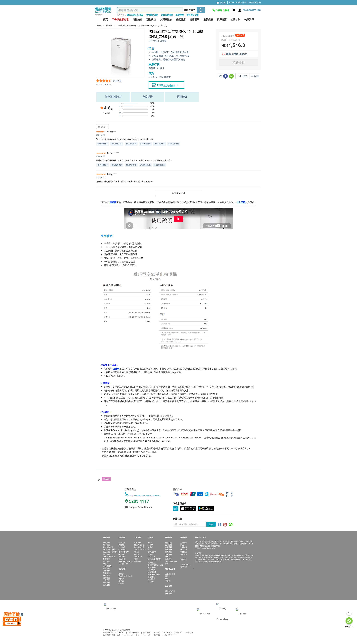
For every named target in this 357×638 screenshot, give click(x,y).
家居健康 (183, 547)
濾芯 (136, 559)
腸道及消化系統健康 (155, 565)
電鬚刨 (167, 576)
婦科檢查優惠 (167, 15)
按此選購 (241, 202)
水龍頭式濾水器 (140, 549)
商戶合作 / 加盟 (133, 632)
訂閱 (211, 524)
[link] (110, 608)
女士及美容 (152, 567)
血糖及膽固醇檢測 (125, 576)
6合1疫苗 (122, 556)
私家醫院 (180, 15)
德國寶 (163, 41)
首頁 (105, 19)
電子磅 (121, 581)
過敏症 (105, 563)
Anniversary (128, 635)
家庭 (138, 635)
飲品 (166, 563)
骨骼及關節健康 (154, 574)
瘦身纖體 (151, 569)
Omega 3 (151, 556)
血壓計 (121, 574)
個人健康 (183, 549)
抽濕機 (106, 479)
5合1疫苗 (122, 554)
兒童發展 (106, 582)
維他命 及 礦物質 (154, 559)
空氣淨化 (168, 545)
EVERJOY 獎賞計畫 (237, 2)
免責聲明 (189, 632)
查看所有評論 (178, 193)
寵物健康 (168, 549)
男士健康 (106, 554)
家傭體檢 (106, 570)
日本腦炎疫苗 (124, 563)
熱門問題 (183, 567)
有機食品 (183, 552)
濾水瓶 (136, 554)
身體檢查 (183, 542)
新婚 (118, 635)
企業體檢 (106, 584)
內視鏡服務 (107, 566)
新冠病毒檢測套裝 (110, 552)
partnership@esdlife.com (207, 548)
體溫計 (121, 578)
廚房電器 (168, 547)
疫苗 (182, 545)
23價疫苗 (122, 547)
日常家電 (168, 542)
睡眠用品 (168, 556)
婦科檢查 (106, 545)
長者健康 (168, 552)
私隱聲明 (179, 632)
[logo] (103, 15)
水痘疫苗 (122, 559)
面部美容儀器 (170, 574)
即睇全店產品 (166, 85)
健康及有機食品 (171, 561)
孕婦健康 (151, 581)
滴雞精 (150, 545)
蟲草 (149, 549)
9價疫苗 (122, 545)
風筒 (166, 578)
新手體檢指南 (192, 15)
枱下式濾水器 (139, 547)
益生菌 (150, 547)
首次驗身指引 (185, 564)
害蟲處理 (168, 559)
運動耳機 (168, 593)
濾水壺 (136, 552)
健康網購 (157, 635)
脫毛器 (167, 581)
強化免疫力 (152, 562)
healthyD (146, 635)
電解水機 (137, 561)
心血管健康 (152, 572)
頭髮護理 (151, 579)
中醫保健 (106, 580)
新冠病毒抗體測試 (110, 549)
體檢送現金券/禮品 (135, 15)
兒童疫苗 (122, 542)
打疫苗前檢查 (108, 547)
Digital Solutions (170, 635)
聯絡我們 (146, 632)
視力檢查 (106, 575)
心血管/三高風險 (109, 556)
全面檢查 (106, 542)
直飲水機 (137, 542)
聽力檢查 (106, 577)
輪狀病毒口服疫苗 (125, 561)
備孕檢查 (106, 561)
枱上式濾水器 (139, 545)
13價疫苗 (122, 549)
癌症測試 (106, 568)
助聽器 (121, 583)
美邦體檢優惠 (152, 15)
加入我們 (156, 632)
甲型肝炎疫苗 (124, 552)
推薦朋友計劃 (255, 2)
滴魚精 (150, 554)
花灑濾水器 (138, 556)
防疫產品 (168, 554)
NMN (150, 542)
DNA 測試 (107, 573)
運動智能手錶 (170, 591)
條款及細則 (168, 632)
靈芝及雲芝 (152, 552)
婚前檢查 (106, 559)
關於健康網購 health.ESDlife (114, 632)
